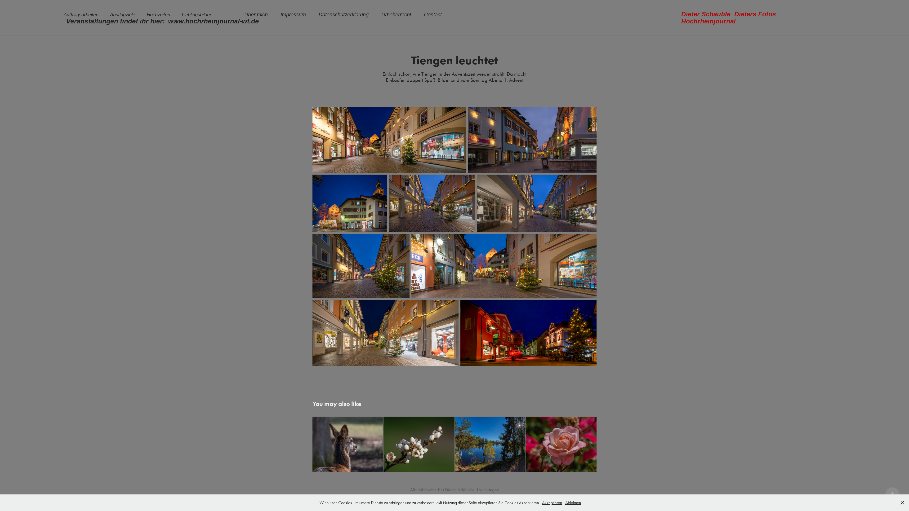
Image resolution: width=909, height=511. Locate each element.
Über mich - (257, 15)
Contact (433, 15)
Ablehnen (573, 502)
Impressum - (295, 15)
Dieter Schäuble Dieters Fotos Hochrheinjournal (730, 18)
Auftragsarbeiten (81, 14)
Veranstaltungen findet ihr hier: (115, 21)
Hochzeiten (158, 14)
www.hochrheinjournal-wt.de (213, 21)
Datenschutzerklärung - (345, 15)
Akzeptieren (552, 502)
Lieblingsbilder (196, 14)
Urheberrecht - (397, 15)
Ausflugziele (122, 14)
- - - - (229, 15)
